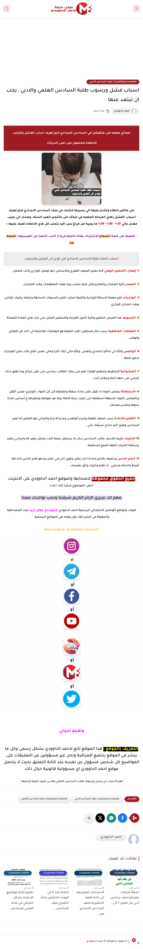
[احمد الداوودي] (71, 8)
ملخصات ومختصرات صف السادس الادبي (112, 82)
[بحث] (6, 9)
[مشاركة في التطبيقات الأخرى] (89, 818)
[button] (122, 818)
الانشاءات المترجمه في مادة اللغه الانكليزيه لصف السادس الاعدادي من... (90, 903)
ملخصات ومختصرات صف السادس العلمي (44, 799)
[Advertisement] (71, 51)
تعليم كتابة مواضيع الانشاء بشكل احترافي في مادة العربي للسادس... (20, 900)
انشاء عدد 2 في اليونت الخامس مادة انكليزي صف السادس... (55, 900)
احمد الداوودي (122, 111)
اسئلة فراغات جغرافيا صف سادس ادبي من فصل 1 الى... (124, 898)
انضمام (104, 236)
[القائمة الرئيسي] (136, 9)
